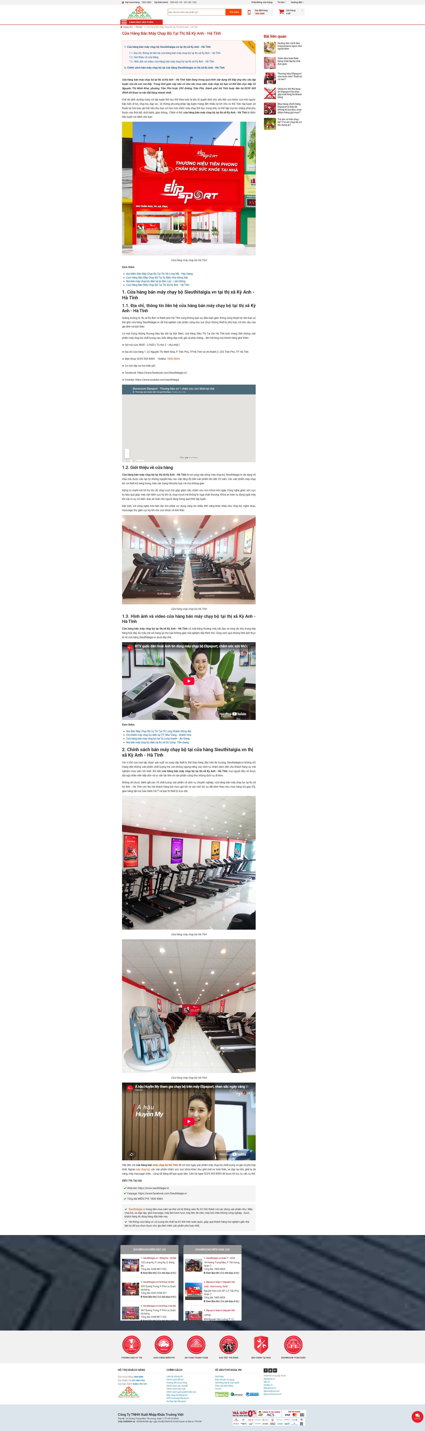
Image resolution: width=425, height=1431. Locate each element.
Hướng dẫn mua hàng (177, 1382)
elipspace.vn (270, 1388)
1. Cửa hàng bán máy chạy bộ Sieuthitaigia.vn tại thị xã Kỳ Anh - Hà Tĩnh (167, 47)
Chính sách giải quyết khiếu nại (181, 1392)
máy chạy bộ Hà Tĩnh (165, 1165)
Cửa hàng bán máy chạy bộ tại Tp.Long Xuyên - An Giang (158, 738)
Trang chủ (127, 27)
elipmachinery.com (273, 1394)
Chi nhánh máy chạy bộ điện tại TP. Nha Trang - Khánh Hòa (158, 735)
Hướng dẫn (296, 2)
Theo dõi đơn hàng (224, 1386)
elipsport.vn (269, 1379)
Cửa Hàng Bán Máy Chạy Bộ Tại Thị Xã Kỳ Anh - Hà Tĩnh (157, 284)
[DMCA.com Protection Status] (221, 1394)
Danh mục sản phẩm (141, 22)
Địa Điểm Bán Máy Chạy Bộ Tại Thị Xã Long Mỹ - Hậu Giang (159, 273)
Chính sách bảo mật (176, 1388)
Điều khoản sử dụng (224, 1379)
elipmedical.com (272, 1391)
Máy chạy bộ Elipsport (177, 1395)
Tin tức (281, 2)
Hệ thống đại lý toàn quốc (227, 1382)
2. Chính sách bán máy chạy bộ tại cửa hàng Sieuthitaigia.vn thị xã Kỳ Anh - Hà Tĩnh (174, 67)
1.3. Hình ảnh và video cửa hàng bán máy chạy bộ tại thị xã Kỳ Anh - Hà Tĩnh (171, 61)
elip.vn (267, 1382)
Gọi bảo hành (125, 1383)
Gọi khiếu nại (125, 1380)
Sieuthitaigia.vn (137, 1209)
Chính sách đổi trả (175, 1379)
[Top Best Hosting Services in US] (237, 1394)
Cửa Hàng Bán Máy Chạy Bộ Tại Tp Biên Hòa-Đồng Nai (157, 277)
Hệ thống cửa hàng (262, 2)
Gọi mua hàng (125, 1376)
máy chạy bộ (142, 1169)
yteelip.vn (268, 1385)
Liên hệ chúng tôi (175, 1376)
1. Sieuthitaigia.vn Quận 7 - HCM (219, 1258)
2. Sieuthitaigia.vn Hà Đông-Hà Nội (157, 1282)
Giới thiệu (219, 1376)
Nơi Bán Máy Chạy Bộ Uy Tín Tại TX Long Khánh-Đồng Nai (158, 731)
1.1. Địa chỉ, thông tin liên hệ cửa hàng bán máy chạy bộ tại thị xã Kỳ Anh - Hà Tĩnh (174, 53)
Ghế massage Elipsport (178, 1398)
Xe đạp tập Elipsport (176, 1401)
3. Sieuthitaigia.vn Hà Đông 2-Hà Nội (158, 1306)
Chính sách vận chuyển (177, 1386)
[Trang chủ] (139, 12)
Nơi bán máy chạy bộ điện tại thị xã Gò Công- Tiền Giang (157, 742)
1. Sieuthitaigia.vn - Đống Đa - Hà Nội (158, 1258)
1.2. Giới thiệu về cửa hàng (143, 57)
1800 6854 (173, 358)
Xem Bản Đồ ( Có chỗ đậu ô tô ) (159, 1273)
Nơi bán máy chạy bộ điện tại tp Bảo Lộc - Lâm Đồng (155, 281)
